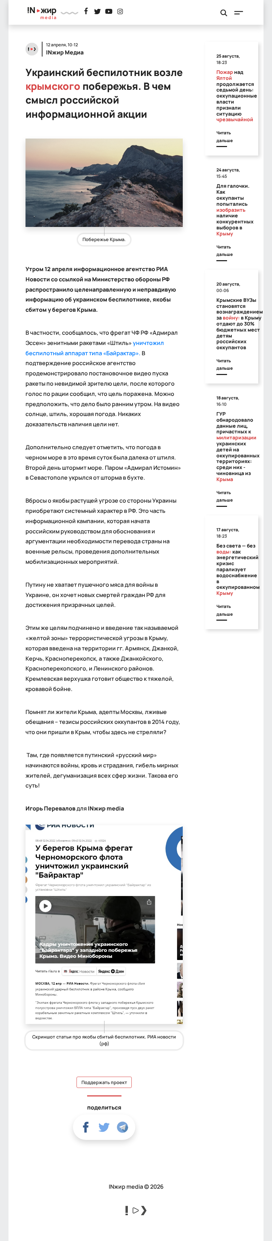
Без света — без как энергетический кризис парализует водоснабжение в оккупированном (238, 569)
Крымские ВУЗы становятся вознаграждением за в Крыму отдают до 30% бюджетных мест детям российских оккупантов (239, 324)
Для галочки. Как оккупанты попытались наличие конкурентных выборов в (235, 209)
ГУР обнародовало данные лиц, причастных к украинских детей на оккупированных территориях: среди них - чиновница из (238, 446)
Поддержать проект (104, 1082)
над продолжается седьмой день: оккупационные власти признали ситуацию (236, 96)
